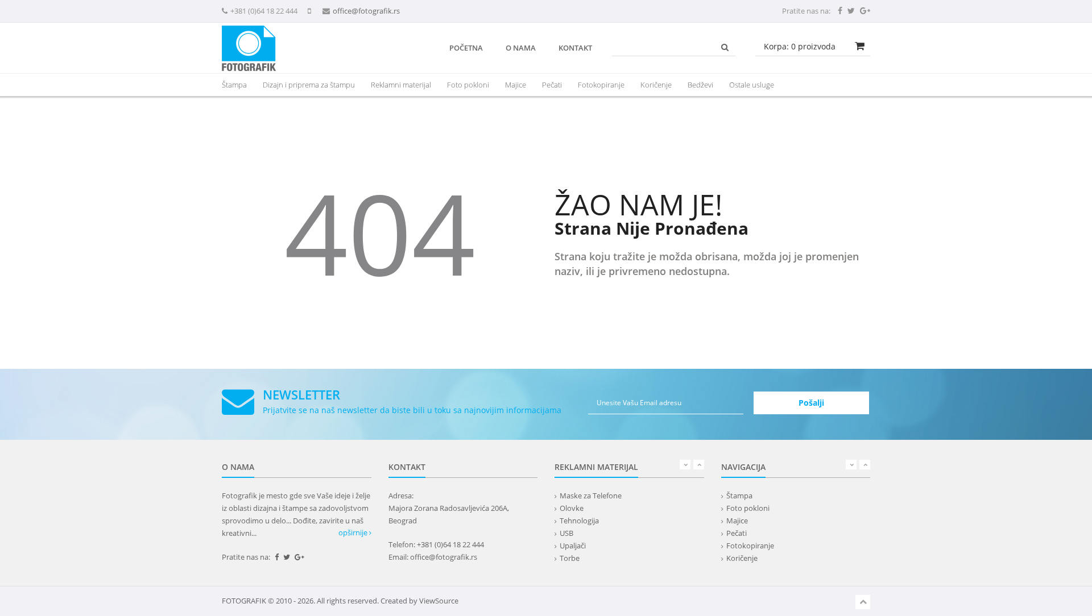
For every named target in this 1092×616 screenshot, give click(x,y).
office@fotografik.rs (366, 11)
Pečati (552, 85)
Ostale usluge (751, 85)
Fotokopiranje (601, 85)
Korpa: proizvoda (799, 46)
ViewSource (438, 601)
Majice (515, 85)
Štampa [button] (234, 85)
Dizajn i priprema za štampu (309, 85)
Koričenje (656, 85)
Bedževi (700, 85)
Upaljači (573, 545)
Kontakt (575, 48)
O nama (521, 48)
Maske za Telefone (591, 495)
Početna (466, 48)
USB (566, 533)
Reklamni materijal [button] (401, 85)
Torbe (570, 558)
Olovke (572, 508)
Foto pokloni (468, 85)
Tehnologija (579, 520)
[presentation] (401, 84)
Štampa (739, 495)
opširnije (353, 532)
